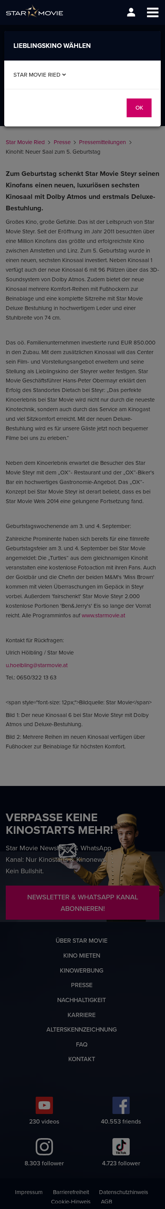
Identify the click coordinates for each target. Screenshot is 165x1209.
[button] (152, 12)
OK (139, 107)
